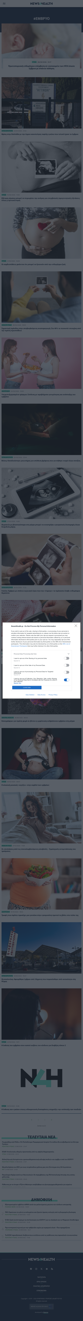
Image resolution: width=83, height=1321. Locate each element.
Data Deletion (30, 695)
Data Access (41, 695)
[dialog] (41, 660)
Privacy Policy (53, 695)
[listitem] (41, 654)
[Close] (76, 626)
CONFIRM (27, 687)
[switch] (66, 658)
